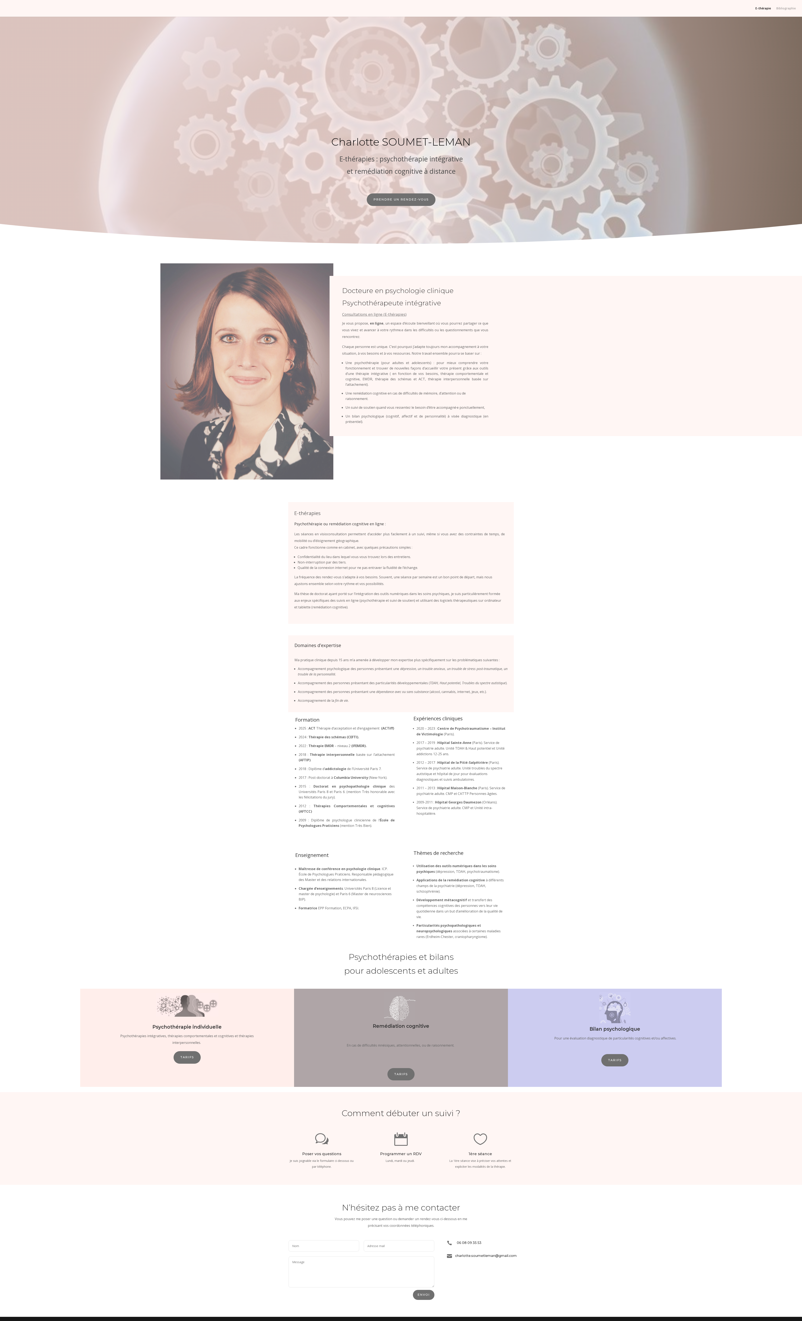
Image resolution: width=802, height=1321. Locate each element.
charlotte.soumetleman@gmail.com (486, 1256)
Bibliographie (786, 8)
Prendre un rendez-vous (401, 199)
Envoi (423, 1295)
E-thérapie (763, 8)
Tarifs (187, 1057)
